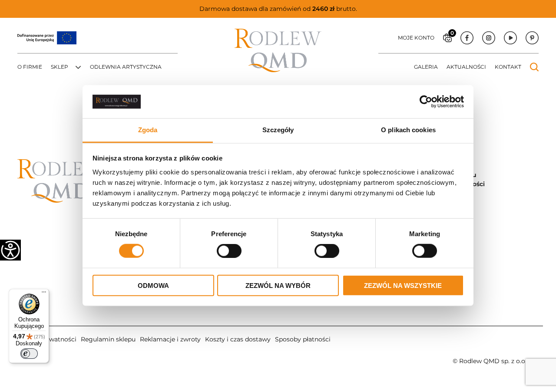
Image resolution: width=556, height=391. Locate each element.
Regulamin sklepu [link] (108, 339)
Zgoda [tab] (148, 130)
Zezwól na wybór (278, 285)
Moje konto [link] (416, 37)
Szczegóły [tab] (278, 130)
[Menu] (44, 294)
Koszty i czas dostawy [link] (238, 339)
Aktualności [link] (466, 66)
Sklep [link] (59, 66)
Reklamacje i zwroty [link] (170, 339)
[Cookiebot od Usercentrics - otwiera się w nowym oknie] (426, 101)
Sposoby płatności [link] (303, 339)
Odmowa (153, 285)
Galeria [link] (426, 66)
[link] (10, 250)
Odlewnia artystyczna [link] (126, 66)
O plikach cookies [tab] (408, 130)
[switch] (29, 353)
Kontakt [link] (508, 66)
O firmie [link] (29, 66)
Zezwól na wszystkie (403, 285)
